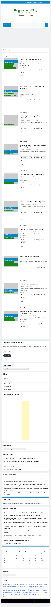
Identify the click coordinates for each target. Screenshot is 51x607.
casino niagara (22, 584)
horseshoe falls (21, 587)
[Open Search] (45, 20)
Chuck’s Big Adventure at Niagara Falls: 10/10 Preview (16, 464)
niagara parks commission (20, 592)
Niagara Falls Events (9, 320)
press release (14, 594)
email (33, 584)
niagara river (29, 592)
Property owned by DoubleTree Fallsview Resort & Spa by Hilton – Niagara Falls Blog (23, 488)
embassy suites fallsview (7, 586)
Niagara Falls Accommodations (9, 62)
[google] (27, 6)
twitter (35, 594)
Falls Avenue (14, 586)
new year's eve (13, 590)
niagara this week (36, 592)
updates (38, 594)
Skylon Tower (24, 594)
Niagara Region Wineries (10, 67)
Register (6, 378)
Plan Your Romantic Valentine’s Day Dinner (32, 202)
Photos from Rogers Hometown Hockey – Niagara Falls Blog (17, 531)
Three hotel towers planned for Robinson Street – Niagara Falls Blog (19, 492)
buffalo (9, 584)
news (4, 590)
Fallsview (25, 586)
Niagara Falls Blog (25, 10)
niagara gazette (10, 592)
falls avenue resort (19, 586)
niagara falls (25, 590)
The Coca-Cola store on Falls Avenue (31, 481)
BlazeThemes (38, 600)
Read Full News (23, 83)
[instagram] (24, 6)
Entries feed (7, 383)
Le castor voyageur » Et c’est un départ (12, 481)
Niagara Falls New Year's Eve (10, 265)
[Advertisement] (25, 37)
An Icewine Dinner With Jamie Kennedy (31, 229)
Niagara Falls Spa (9, 66)
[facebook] (22, 6)
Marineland (37, 587)
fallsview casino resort (40, 586)
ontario (6, 594)
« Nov (4, 566)
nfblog (17, 590)
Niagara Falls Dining (9, 64)
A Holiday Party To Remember (29, 284)
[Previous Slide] (46, 2)
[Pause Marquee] (46, 25)
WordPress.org (7, 389)
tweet (27, 594)
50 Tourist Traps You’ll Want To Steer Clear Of (14, 469)
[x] (25, 6)
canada (18, 584)
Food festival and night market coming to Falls (19, 538)
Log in (5, 381)
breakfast (5, 584)
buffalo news (13, 584)
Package (9, 594)
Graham (22, 61)
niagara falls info (35, 590)
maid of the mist (31, 587)
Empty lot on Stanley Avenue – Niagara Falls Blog (15, 535)
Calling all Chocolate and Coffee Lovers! (32, 174)
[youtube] (28, 6)
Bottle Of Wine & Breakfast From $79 (31, 59)
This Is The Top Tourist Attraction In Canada (32, 2)
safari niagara (19, 594)
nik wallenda (44, 592)
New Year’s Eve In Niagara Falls (29, 256)
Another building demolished (34, 535)
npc (4, 594)
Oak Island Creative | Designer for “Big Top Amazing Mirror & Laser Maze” (20, 484)
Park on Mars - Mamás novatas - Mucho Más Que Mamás (17, 479)
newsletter (8, 590)
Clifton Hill (29, 584)
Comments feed (7, 386)
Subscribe (7, 355)
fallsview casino (31, 586)
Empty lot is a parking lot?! (37, 479)
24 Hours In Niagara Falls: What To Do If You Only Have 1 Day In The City (20, 458)
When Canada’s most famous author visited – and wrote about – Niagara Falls (21, 461)
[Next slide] (48, 2)
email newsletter (41, 584)
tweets (31, 594)
